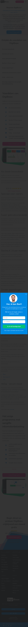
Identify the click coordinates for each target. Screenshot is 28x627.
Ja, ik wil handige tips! (14, 326)
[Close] (26, 294)
